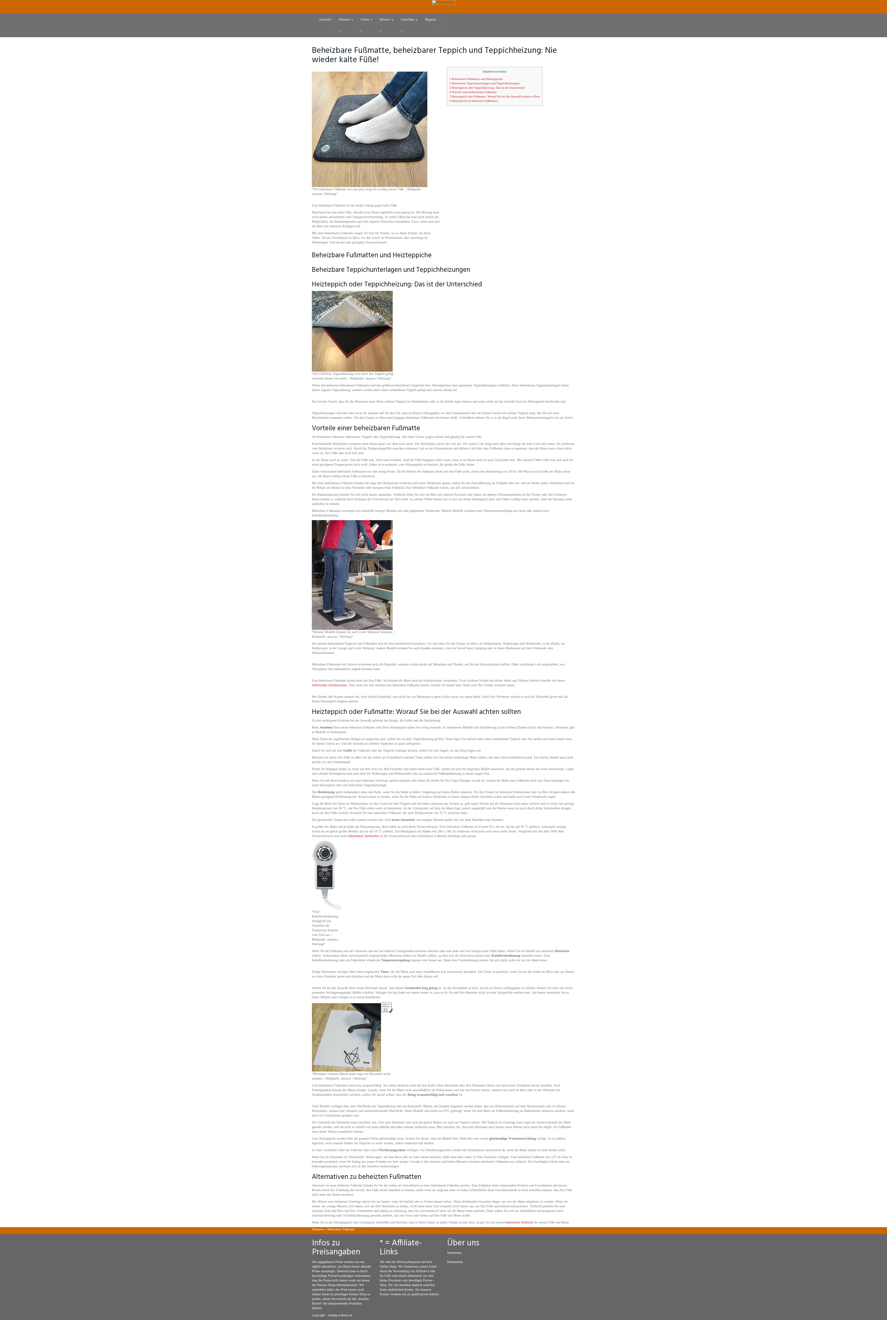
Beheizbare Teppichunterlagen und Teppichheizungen (485, 83)
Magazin (430, 19)
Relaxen (385, 19)
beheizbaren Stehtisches (363, 836)
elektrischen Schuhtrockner (329, 685)
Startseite (325, 19)
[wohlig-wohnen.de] (443, 7)
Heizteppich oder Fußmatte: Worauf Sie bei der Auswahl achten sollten (495, 96)
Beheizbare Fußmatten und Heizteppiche (476, 79)
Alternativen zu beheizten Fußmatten (474, 101)
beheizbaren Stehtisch (519, 1222)
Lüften (365, 19)
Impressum (454, 1252)
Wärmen (345, 19)
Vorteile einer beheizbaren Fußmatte (473, 92)
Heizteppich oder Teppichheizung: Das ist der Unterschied (487, 87)
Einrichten (408, 19)
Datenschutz (455, 1262)
